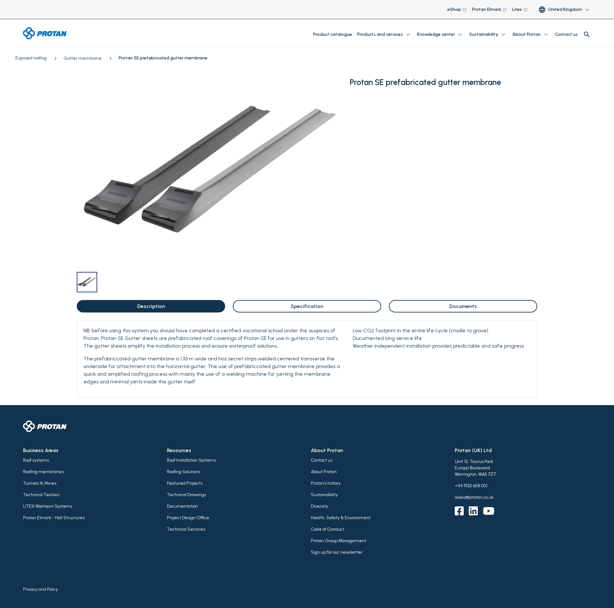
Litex (520, 9)
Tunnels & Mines (39, 483)
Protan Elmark (489, 9)
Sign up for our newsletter (337, 552)
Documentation (182, 506)
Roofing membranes (43, 471)
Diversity (319, 506)
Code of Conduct (327, 529)
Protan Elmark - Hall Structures (54, 517)
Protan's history (326, 483)
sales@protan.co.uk (474, 497)
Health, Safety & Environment (341, 517)
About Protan (324, 471)
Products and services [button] (384, 34)
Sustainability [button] (488, 34)
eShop (457, 9)
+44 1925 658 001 (471, 486)
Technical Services (186, 529)
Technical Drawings (186, 494)
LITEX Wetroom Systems (47, 506)
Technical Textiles (41, 494)
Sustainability (324, 494)
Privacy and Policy (40, 589)
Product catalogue (332, 34)
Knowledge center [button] (440, 34)
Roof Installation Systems (191, 460)
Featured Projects (184, 483)
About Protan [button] (531, 34)
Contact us (566, 34)
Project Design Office (188, 517)
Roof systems (36, 460)
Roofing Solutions (183, 471)
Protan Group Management (338, 540)
